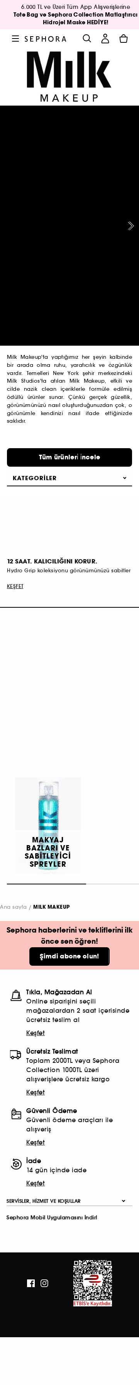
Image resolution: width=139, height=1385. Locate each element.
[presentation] (129, 226)
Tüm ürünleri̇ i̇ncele (69, 457)
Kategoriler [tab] (35, 478)
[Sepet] (123, 38)
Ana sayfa (13, 907)
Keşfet (35, 1033)
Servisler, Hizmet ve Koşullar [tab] (44, 1201)
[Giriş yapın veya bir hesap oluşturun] (105, 38)
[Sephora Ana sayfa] (45, 38)
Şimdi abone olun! (69, 956)
